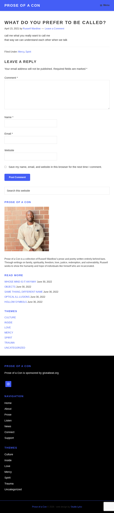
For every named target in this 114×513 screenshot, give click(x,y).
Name (8, 117)
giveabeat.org (50, 372)
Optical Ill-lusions (17, 297)
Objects (10, 287)
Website (9, 150)
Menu (106, 5)
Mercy (21, 51)
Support (9, 437)
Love (7, 327)
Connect (9, 432)
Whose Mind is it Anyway (20, 281)
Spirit (28, 51)
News (7, 426)
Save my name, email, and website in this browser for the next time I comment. (55, 166)
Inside (8, 322)
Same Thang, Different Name (23, 292)
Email (8, 133)
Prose (7, 414)
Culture (10, 317)
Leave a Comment (54, 28)
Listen (8, 420)
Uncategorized (14, 348)
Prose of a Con (22, 5)
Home (8, 403)
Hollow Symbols (15, 302)
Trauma (9, 342)
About (7, 408)
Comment (11, 77)
